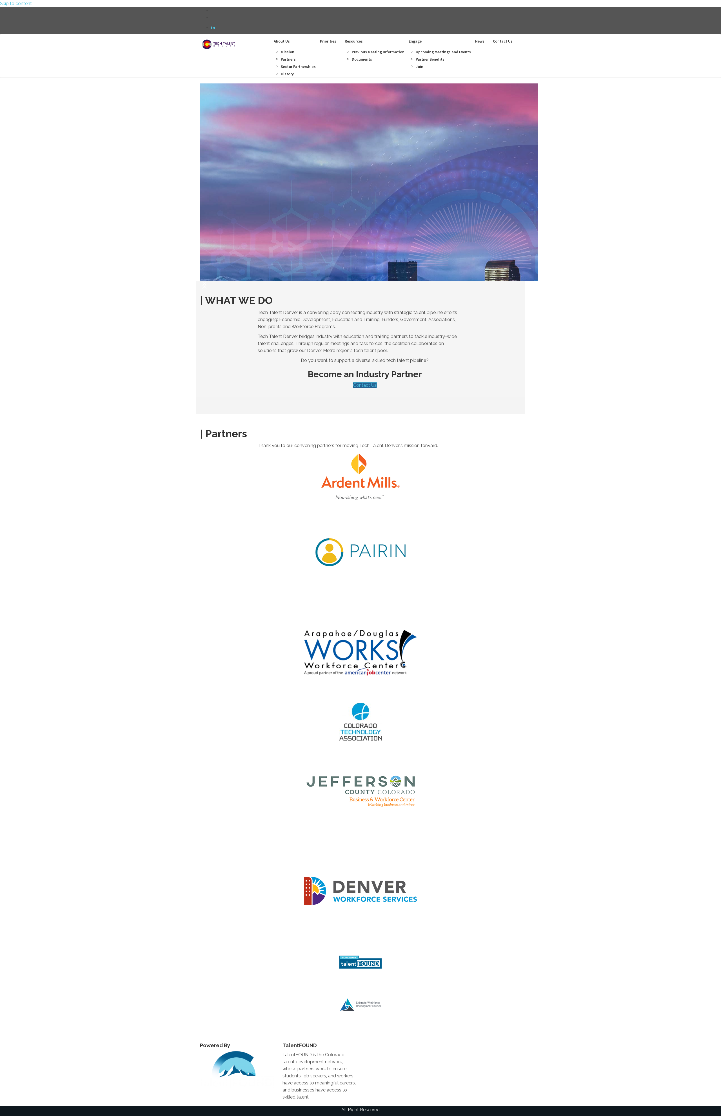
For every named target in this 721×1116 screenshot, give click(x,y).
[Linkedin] (213, 27)
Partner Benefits (430, 59)
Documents (362, 59)
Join (419, 66)
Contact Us (503, 41)
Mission (287, 51)
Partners (288, 59)
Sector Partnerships (298, 66)
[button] (204, 285)
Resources (354, 41)
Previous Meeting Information (378, 51)
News (479, 41)
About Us (282, 41)
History (287, 73)
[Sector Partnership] (218, 41)
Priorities (328, 41)
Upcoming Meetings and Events (443, 51)
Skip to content (16, 3)
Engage (415, 41)
